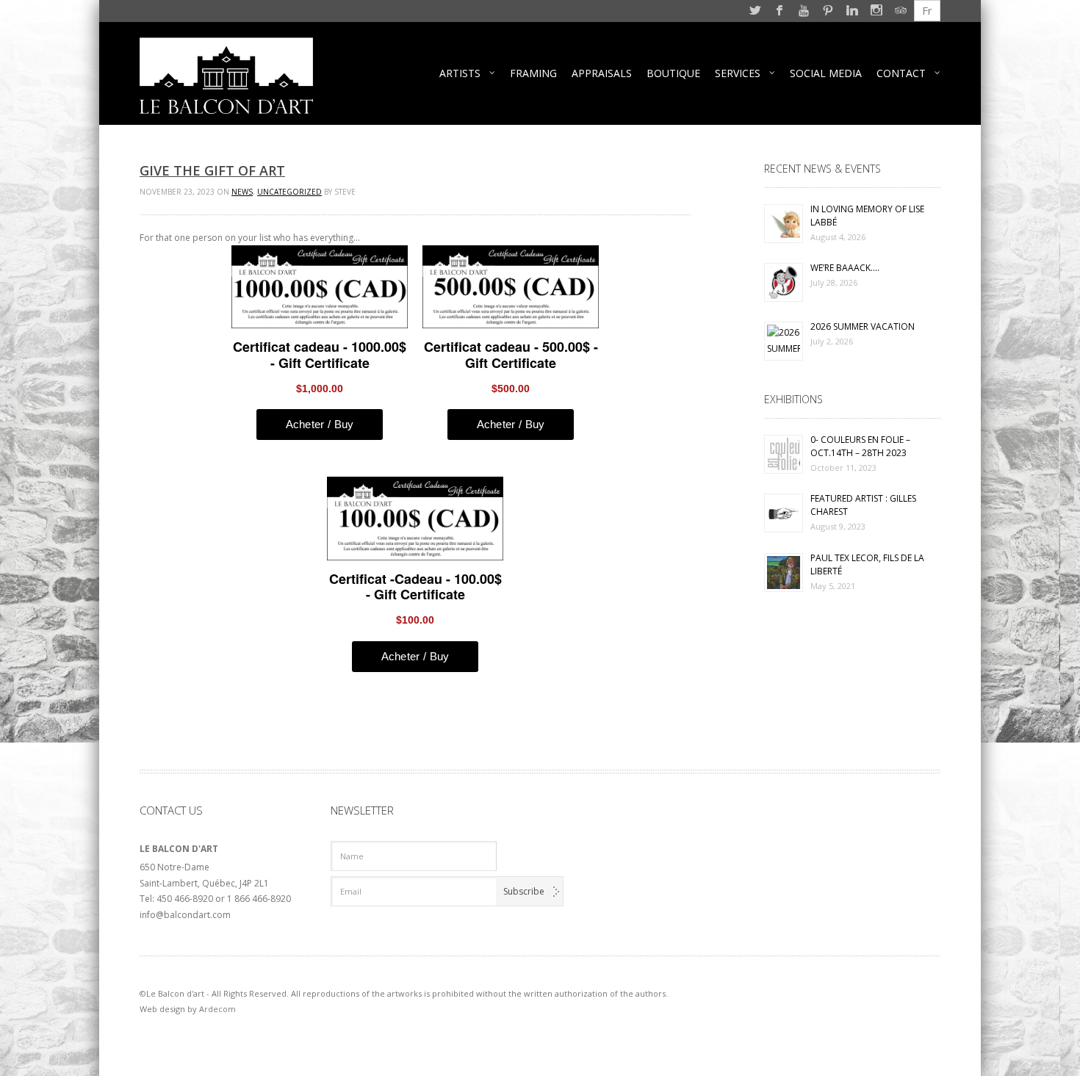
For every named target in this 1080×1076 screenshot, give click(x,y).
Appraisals (602, 73)
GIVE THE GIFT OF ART (212, 170)
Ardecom (217, 1008)
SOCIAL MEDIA (826, 73)
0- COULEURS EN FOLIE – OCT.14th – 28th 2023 (860, 446)
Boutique (673, 73)
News (242, 192)
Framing (533, 73)
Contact (901, 73)
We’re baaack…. (844, 267)
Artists (459, 73)
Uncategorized (289, 192)
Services (737, 73)
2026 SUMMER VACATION (862, 326)
